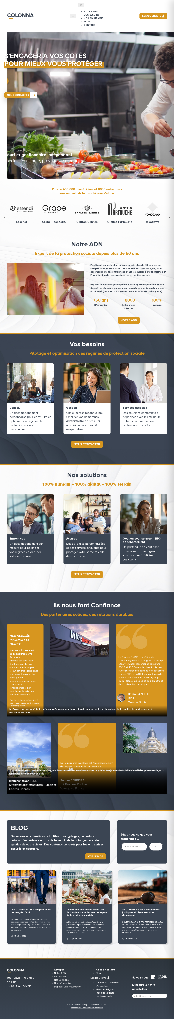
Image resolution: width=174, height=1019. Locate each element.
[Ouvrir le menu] (73, 16)
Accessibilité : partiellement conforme (87, 1008)
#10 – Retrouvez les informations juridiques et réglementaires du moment (141, 912)
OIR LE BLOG (95, 856)
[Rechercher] (155, 846)
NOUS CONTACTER (18, 95)
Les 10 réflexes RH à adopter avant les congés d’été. (31, 911)
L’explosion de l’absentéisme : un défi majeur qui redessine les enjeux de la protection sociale (86, 912)
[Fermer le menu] (81, 5)
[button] (5, 216)
